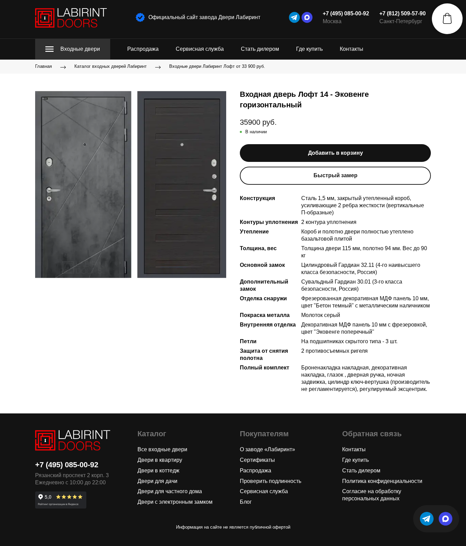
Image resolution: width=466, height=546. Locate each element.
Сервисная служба (200, 49)
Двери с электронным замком (175, 502)
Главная (43, 66)
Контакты (351, 49)
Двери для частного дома (169, 491)
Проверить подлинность (270, 481)
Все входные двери (162, 449)
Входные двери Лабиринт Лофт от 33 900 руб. (217, 66)
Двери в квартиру (159, 460)
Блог (246, 502)
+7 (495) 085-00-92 (346, 13)
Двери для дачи (157, 481)
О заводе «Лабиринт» (267, 449)
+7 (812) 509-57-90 (402, 13)
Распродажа (143, 49)
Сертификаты (257, 460)
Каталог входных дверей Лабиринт (110, 66)
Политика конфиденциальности (382, 481)
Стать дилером (260, 49)
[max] (307, 17)
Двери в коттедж (158, 470)
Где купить (309, 49)
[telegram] (294, 17)
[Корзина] (447, 18)
